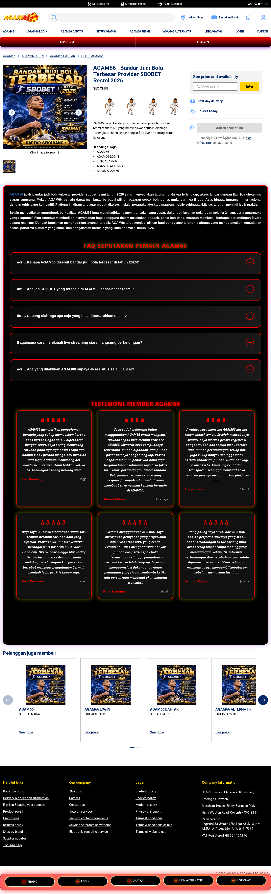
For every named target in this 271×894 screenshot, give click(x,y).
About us (75, 791)
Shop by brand (13, 832)
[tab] (132, 747)
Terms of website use (151, 832)
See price (26, 732)
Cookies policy (146, 798)
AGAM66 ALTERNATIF (177, 31)
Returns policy (13, 825)
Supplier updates (15, 838)
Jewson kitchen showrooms (88, 818)
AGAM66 (8, 31)
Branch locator (13, 791)
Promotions (11, 818)
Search (53, 17)
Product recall (13, 811)
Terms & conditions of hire (154, 825)
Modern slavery (146, 805)
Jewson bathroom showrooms (90, 825)
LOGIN (240, 31)
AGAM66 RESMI (140, 31)
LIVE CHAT (244, 881)
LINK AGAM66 (213, 31)
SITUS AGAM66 (106, 31)
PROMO (32, 880)
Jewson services (81, 811)
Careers (74, 798)
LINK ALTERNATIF (191, 881)
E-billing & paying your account (24, 805)
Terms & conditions (149, 818)
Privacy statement (149, 811)
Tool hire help (12, 845)
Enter (249, 86)
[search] (111, 17)
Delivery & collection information (26, 798)
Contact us (77, 805)
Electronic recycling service (88, 832)
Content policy (146, 791)
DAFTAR (262, 31)
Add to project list (229, 128)
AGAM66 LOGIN (37, 31)
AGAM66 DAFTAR (72, 31)
